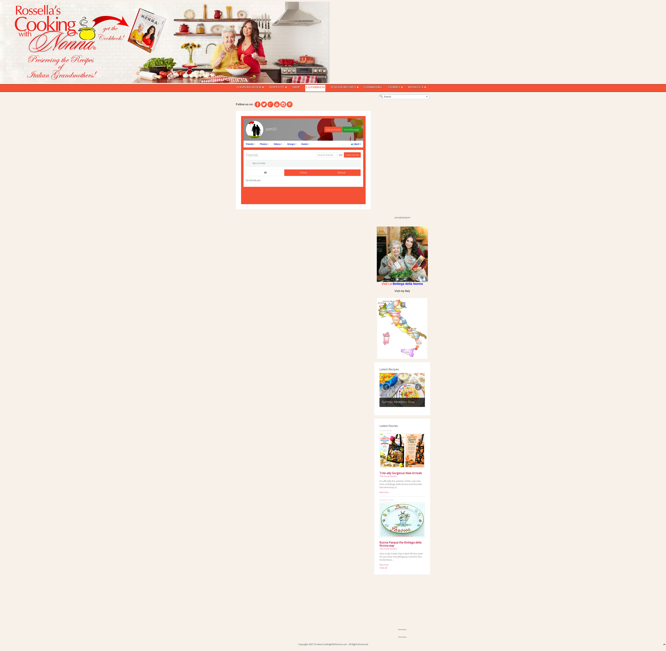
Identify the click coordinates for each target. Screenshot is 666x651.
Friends (250, 144)
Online (303, 172)
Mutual (341, 172)
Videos (278, 144)
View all (383, 567)
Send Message (351, 129)
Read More (384, 492)
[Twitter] (264, 104)
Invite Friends (352, 154)
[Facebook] (257, 104)
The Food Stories (388, 476)
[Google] (270, 104)
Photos (264, 144)
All (265, 172)
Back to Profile (259, 163)
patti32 (271, 129)
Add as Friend (333, 129)
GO (340, 154)
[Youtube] (277, 104)
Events (305, 144)
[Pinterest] (290, 104)
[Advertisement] (400, 163)
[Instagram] (283, 104)
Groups (291, 144)
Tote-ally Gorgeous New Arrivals (400, 473)
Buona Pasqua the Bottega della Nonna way (400, 544)
